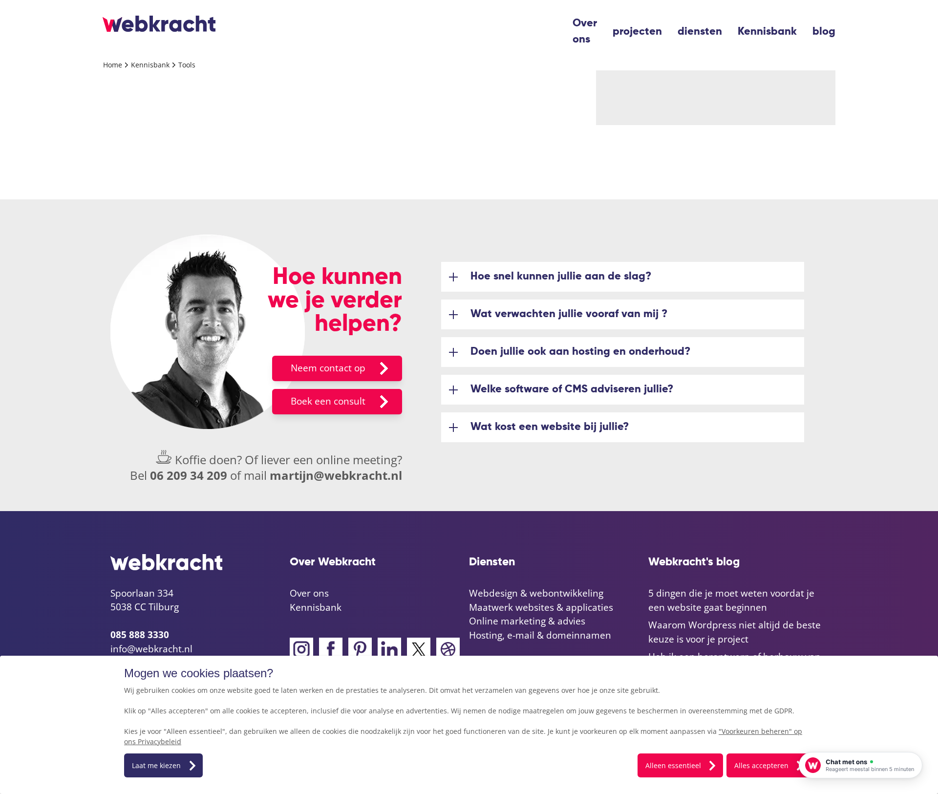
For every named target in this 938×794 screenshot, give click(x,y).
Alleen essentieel (673, 765)
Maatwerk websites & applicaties (541, 607)
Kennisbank (767, 31)
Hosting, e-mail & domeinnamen (540, 635)
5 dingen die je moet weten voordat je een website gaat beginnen (731, 600)
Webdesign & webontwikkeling (536, 593)
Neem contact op (328, 368)
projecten (637, 31)
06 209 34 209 (188, 475)
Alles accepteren (761, 765)
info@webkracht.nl (151, 649)
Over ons (585, 31)
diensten (700, 31)
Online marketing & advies (527, 621)
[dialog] (469, 725)
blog (823, 31)
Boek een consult (328, 401)
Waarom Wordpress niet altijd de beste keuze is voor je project (734, 632)
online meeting (356, 459)
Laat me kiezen (156, 765)
